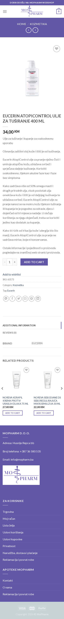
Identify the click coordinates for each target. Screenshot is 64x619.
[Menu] (5, 11)
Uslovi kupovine (12, 539)
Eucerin (11, 290)
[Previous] (2, 395)
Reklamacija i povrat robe (18, 559)
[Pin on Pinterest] (31, 299)
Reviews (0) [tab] (9, 332)
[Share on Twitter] (19, 299)
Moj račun (9, 518)
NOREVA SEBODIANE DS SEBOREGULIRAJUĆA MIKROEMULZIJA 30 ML (47, 400)
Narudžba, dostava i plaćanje (20, 553)
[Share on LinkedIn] (38, 299)
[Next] (61, 395)
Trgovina (8, 511)
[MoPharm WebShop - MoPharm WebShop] (32, 11)
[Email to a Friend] (25, 299)
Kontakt (8, 580)
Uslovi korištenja (13, 532)
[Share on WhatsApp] (6, 299)
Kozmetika (38, 24)
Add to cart (34, 262)
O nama (7, 587)
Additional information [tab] (19, 325)
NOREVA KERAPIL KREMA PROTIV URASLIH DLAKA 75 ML (15, 400)
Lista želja (9, 525)
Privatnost (9, 546)
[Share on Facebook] (12, 299)
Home (21, 24)
